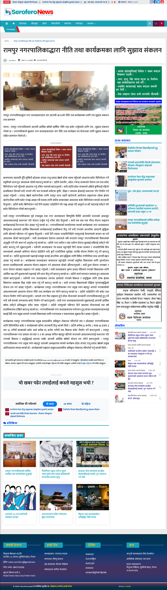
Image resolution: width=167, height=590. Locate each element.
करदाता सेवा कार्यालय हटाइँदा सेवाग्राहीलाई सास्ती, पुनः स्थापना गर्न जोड (92, 474)
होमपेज (6, 41)
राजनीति (138, 345)
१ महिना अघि (151, 370)
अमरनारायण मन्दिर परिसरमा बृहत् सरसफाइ (54, 515)
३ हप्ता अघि (137, 360)
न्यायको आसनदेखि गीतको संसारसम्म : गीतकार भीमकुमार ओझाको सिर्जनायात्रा (31, 415)
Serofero (12, 60)
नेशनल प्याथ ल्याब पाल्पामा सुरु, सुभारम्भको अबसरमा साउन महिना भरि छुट (142, 376)
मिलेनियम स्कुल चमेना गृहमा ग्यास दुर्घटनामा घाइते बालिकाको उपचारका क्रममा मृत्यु (56, 474)
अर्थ (129, 383)
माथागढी (133, 345)
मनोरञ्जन (79, 24)
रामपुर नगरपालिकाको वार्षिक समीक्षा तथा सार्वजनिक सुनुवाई (18, 472)
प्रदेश (44, 24)
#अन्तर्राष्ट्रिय (90, 559)
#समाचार (89, 554)
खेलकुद (34, 24)
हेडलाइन (23, 24)
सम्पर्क (60, 586)
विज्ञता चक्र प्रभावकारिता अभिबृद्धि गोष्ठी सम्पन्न (88, 515)
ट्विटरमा (89, 363)
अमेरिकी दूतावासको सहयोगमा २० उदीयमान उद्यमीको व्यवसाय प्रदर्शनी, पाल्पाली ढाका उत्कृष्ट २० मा (143, 209)
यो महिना (85, 404)
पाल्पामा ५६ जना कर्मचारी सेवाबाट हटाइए (16, 515)
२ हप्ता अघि (153, 332)
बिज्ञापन (54, 586)
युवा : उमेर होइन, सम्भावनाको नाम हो (143, 191)
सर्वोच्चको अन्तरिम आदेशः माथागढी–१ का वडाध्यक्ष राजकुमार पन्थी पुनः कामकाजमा (142, 353)
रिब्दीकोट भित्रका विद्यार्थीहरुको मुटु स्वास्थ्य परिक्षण (81, 409)
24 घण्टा (68, 404)
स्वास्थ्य (90, 24)
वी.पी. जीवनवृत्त (134, 398)
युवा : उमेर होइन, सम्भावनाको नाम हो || (79, 2)
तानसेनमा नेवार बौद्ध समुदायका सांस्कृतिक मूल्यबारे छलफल (31, 409)
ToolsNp (127, 586)
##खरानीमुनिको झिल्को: (96, 573)
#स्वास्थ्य (89, 568)
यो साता (50, 404)
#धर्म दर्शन (89, 564)
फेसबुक (83, 363)
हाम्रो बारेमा (68, 586)
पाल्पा (135, 332)
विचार (135, 395)
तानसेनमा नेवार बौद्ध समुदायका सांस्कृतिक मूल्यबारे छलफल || (45, 2)
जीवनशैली (55, 24)
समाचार (67, 24)
